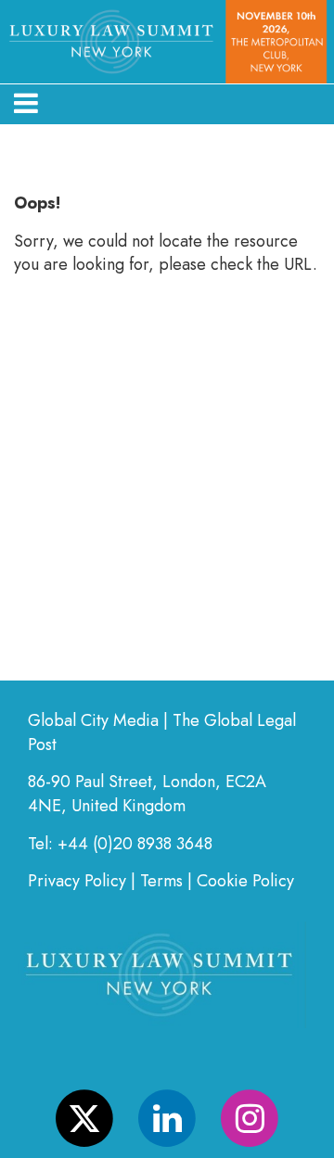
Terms (161, 881)
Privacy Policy (77, 881)
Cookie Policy (245, 881)
